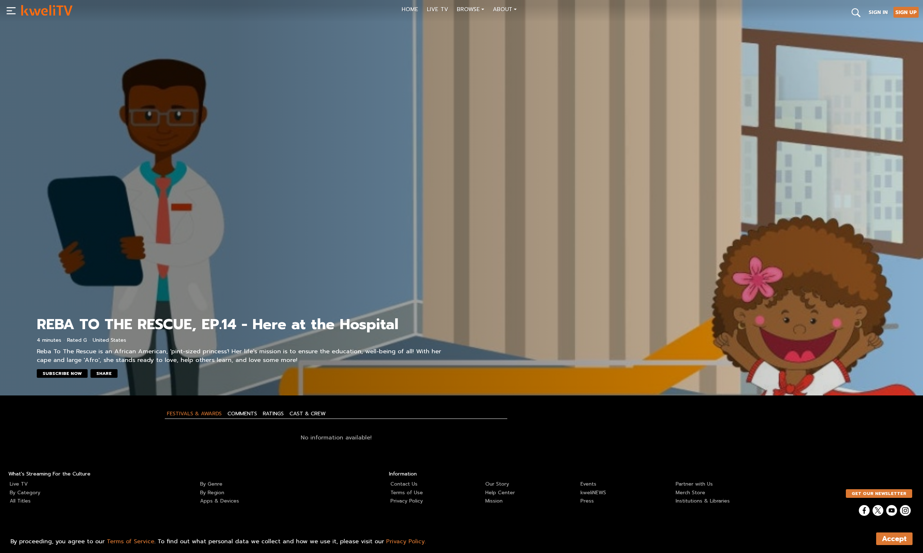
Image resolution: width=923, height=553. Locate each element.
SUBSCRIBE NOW (62, 373)
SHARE (104, 373)
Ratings (273, 413)
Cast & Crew (308, 413)
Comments (242, 413)
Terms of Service (130, 541)
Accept (894, 539)
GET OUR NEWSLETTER (879, 493)
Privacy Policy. (406, 541)
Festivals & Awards (194, 413)
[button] (470, 10)
